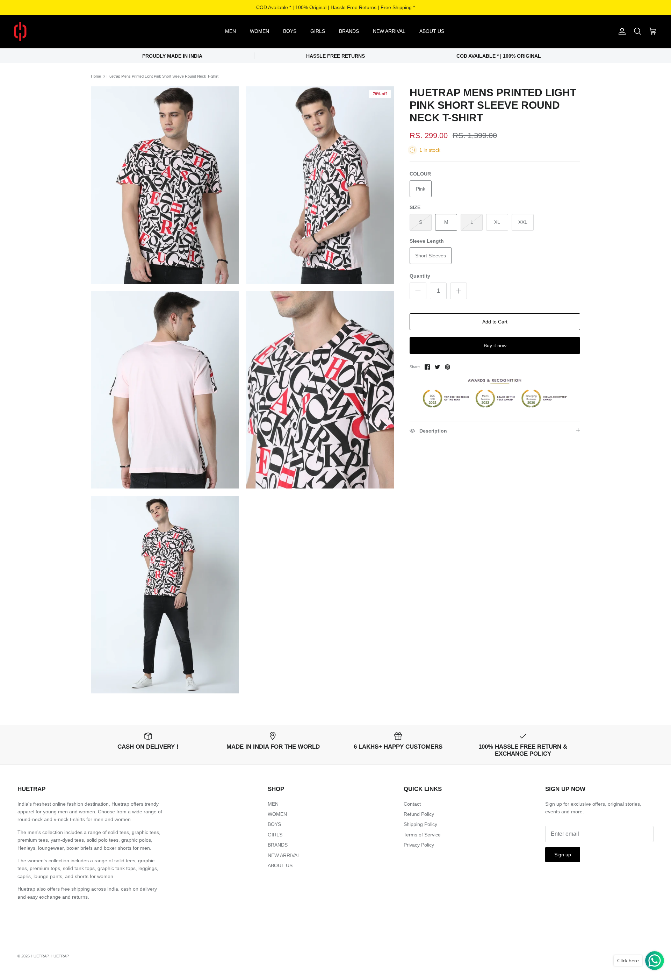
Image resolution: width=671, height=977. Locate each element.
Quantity (420, 276)
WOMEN (259, 31)
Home (96, 76)
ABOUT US (431, 31)
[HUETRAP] (57, 31)
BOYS (289, 31)
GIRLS (317, 31)
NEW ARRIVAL (389, 31)
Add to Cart (494, 322)
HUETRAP (40, 956)
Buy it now (495, 345)
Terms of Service (422, 834)
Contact (412, 804)
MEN (230, 31)
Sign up (562, 854)
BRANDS (349, 31)
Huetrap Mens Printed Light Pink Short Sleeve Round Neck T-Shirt (162, 76)
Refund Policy (419, 814)
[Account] (620, 31)
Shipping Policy (420, 824)
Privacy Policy (419, 845)
